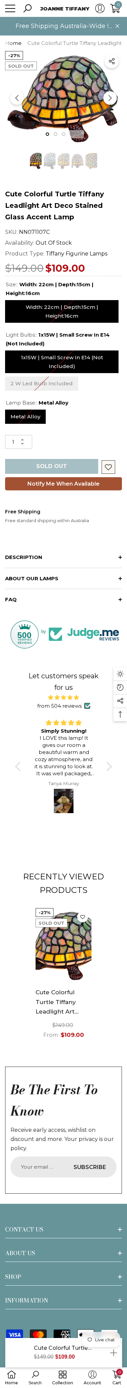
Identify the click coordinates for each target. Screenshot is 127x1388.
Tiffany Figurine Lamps (76, 253)
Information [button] (26, 1300)
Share (112, 61)
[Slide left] (17, 98)
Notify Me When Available (63, 484)
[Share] (112, 61)
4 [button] (71, 134)
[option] (63, 98)
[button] (27, 8)
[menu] (10, 8)
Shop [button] (13, 1276)
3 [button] (63, 134)
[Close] (117, 26)
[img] (64, 697)
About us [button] (20, 1253)
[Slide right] (110, 98)
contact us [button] (24, 1229)
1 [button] (47, 134)
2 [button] (55, 134)
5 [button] (80, 134)
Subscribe (89, 1167)
